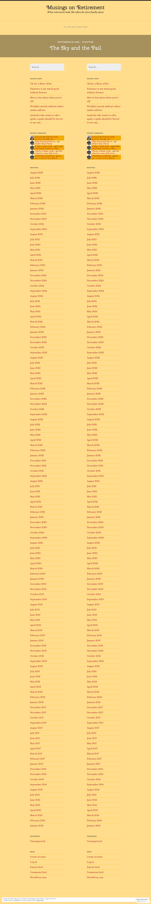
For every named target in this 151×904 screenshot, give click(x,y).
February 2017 (37, 759)
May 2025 (35, 250)
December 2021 (38, 460)
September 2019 (38, 599)
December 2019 (38, 584)
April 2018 (35, 687)
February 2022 (37, 450)
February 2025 (37, 265)
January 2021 (37, 517)
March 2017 (36, 753)
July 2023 (35, 363)
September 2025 (38, 229)
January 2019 (37, 640)
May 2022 (35, 435)
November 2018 (38, 651)
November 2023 (38, 342)
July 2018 (35, 671)
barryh (38, 137)
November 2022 (38, 404)
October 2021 (37, 471)
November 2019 (38, 589)
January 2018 (37, 702)
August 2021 (36, 481)
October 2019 (37, 594)
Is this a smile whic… (44, 146)
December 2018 (38, 645)
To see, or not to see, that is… (48, 157)
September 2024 (38, 291)
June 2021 (35, 491)
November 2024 (38, 280)
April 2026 (35, 193)
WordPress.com (38, 877)
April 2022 (35, 440)
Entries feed (36, 867)
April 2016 (35, 810)
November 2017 (38, 712)
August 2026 (36, 172)
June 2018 (35, 676)
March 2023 (36, 383)
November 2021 (38, 465)
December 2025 (38, 214)
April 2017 (35, 748)
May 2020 (35, 558)
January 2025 (37, 270)
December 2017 (38, 707)
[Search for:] (47, 67)
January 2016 (37, 825)
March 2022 (36, 445)
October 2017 (37, 717)
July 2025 (35, 239)
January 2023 (37, 393)
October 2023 (37, 347)
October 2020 (37, 532)
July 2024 (35, 301)
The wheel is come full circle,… (48, 152)
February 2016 (37, 820)
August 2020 (36, 543)
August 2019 (36, 604)
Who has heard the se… (45, 141)
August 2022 (36, 419)
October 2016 (37, 779)
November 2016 (38, 774)
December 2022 (38, 399)
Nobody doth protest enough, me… (46, 138)
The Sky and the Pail (75, 47)
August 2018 (36, 666)
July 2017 (34, 733)
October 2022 (37, 409)
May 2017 (35, 743)
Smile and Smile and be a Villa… (49, 147)
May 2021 (35, 496)
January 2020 (37, 579)
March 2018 (36, 692)
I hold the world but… (45, 156)
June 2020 (35, 553)
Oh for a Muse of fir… (45, 151)
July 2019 (35, 609)
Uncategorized (37, 841)
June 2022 (35, 429)
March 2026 (36, 198)
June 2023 (35, 368)
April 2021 (35, 501)
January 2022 (37, 455)
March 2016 (36, 815)
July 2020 (35, 548)
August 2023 (36, 357)
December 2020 (38, 522)
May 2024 (35, 311)
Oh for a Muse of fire (41, 83)
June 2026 (35, 183)
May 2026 (35, 188)
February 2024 (37, 327)
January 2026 (37, 208)
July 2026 (35, 178)
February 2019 (37, 635)
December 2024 (38, 275)
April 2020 (35, 563)
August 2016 (36, 789)
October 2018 (37, 656)
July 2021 (35, 486)
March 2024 (36, 321)
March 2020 (36, 568)
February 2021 (37, 512)
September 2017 (38, 723)
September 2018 (38, 661)
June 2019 (35, 615)
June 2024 (35, 306)
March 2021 (36, 507)
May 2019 (35, 620)
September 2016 (38, 784)
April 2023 (35, 378)
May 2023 (35, 373)
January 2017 (36, 764)
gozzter (87, 42)
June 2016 (35, 800)
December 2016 (38, 769)
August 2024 (36, 296)
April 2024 (35, 316)
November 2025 (38, 219)
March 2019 (36, 630)
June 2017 (35, 738)
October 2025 (37, 224)
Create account (38, 857)
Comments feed (38, 872)
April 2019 (35, 625)
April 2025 (35, 255)
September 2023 (38, 352)
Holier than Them (43, 144)
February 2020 (38, 573)
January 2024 (37, 332)
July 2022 (35, 424)
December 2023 (38, 337)
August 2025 (36, 234)
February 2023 (37, 388)
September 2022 (38, 414)
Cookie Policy (40, 900)
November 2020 (38, 527)
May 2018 (35, 681)
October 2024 (37, 286)
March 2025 (36, 260)
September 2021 (38, 476)
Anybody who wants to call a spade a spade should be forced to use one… (46, 119)
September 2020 (38, 537)
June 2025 (35, 244)
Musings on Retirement (75, 7)
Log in (33, 862)
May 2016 (35, 805)
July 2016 (35, 795)
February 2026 (37, 203)
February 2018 (37, 697)
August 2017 (36, 728)
